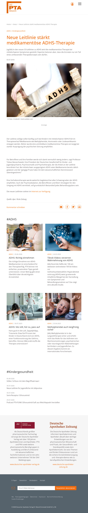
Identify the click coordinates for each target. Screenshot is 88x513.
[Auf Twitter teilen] (73, 207)
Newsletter (23, 480)
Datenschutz (33, 497)
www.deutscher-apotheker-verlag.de (24, 464)
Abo (13, 497)
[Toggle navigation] (79, 3)
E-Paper (14, 480)
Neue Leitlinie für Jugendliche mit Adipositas (24, 388)
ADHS (9, 31)
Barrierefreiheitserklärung (55, 497)
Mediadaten (33, 480)
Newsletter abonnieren (65, 488)
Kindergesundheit (18, 31)
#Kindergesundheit (20, 372)
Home (9, 24)
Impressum (42, 497)
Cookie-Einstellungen (18, 499)
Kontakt (42, 480)
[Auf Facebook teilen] (67, 207)
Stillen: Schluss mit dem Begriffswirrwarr (23, 381)
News (15, 24)
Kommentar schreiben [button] (16, 207)
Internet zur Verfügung (41, 191)
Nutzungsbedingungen (22, 497)
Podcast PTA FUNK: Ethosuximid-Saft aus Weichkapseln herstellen (33, 402)
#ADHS (12, 219)
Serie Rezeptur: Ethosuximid (18, 395)
